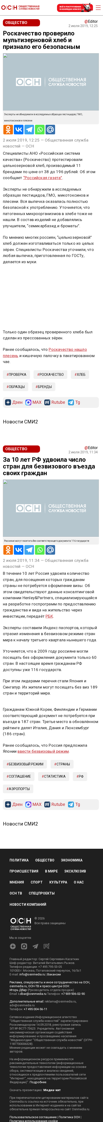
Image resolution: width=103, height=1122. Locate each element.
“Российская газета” (42, 177)
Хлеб (81, 374)
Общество (44, 860)
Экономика (71, 860)
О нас (79, 882)
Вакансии (54, 974)
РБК (49, 616)
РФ (81, 776)
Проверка (17, 374)
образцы (17, 387)
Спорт (37, 882)
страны (63, 764)
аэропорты (19, 789)
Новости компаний (28, 904)
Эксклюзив (75, 871)
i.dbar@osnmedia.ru (32, 994)
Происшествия (24, 871)
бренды (45, 387)
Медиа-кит (52, 1090)
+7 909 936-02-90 (73, 994)
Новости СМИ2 (20, 422)
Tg (77, 402)
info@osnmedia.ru (32, 974)
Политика (19, 860)
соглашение (20, 776)
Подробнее (38, 1082)
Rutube (58, 402)
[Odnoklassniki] (8, 129)
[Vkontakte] (18, 129)
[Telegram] (29, 129)
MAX (37, 402)
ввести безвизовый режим (43, 751)
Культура (58, 882)
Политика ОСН (69, 1117)
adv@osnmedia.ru (22, 1005)
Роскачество (52, 374)
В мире (51, 871)
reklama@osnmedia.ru (60, 1001)
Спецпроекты (42, 893)
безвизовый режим (26, 764)
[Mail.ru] (50, 129)
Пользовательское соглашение (33, 1117)
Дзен (17, 402)
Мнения (17, 882)
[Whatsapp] (40, 129)
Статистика (55, 776)
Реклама (17, 275)
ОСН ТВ (16, 893)
